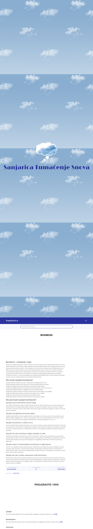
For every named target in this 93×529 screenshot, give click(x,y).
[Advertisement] (46, 348)
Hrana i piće (16, 473)
